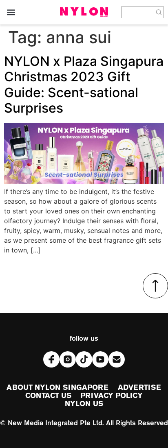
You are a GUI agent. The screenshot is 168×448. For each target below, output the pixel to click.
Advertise (139, 388)
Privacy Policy (111, 396)
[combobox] (138, 12)
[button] (11, 12)
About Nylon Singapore (57, 388)
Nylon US (84, 404)
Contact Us (48, 396)
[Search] (159, 12)
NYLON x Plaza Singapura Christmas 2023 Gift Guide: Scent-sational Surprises (84, 84)
